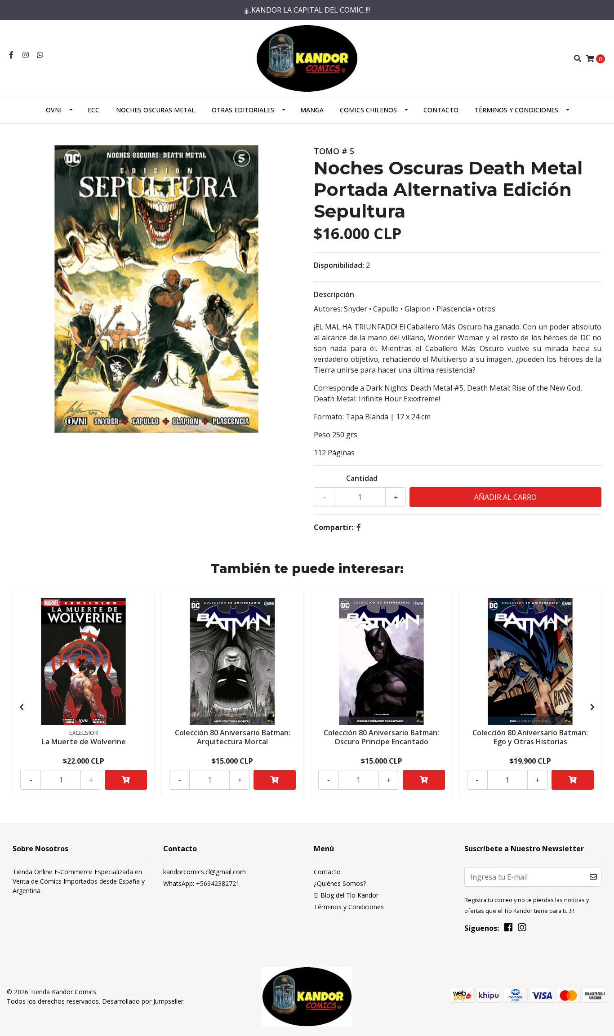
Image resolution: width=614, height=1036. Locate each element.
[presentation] (22, 707)
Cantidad (362, 478)
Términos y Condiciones (516, 110)
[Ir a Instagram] (25, 55)
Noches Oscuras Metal (155, 110)
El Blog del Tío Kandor (346, 895)
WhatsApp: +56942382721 (201, 883)
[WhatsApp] (40, 55)
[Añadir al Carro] (126, 780)
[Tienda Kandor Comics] (307, 57)
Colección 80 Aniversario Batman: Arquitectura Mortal (232, 737)
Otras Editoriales (243, 110)
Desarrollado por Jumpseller (142, 1001)
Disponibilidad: (339, 265)
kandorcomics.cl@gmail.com (204, 871)
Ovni (54, 110)
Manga (312, 110)
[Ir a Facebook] (11, 55)
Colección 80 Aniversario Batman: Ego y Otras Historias (530, 737)
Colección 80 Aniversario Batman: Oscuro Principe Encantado (381, 737)
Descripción (334, 294)
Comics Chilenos (368, 110)
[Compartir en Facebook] (358, 527)
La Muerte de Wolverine (84, 742)
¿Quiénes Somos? (340, 883)
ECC (93, 110)
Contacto (440, 110)
